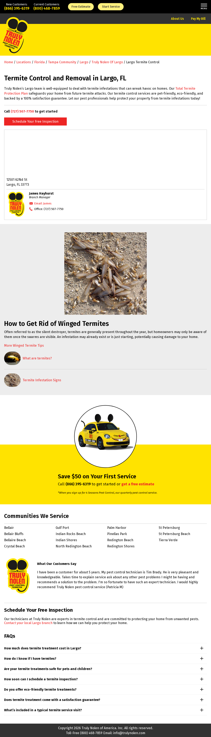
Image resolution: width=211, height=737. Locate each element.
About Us (177, 19)
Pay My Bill (198, 19)
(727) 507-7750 (22, 111)
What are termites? (37, 358)
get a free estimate (137, 484)
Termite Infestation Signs (42, 380)
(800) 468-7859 (46, 8)
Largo (84, 62)
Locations (23, 62)
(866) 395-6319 (16, 8)
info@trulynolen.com (129, 733)
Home (8, 62)
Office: (48, 209)
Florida (39, 62)
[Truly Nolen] (15, 40)
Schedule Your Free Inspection (35, 121)
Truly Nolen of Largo (107, 62)
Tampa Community (62, 62)
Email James (43, 203)
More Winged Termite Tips (24, 345)
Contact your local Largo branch (28, 623)
